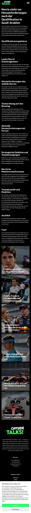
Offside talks (15, 477)
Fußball (15, 479)
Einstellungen (15, 509)
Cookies (12, 486)
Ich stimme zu (15, 505)
